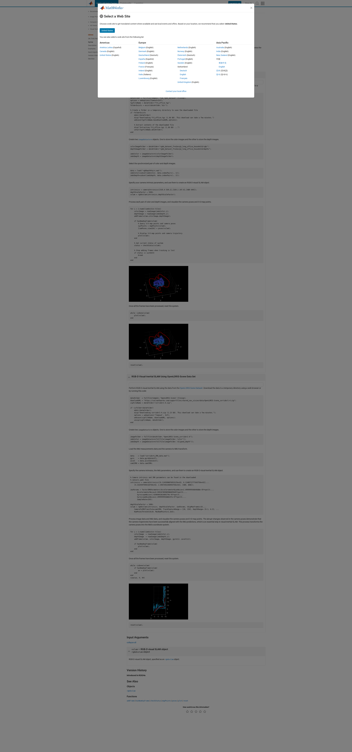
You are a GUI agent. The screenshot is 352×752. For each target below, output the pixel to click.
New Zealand (221, 55)
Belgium (142, 47)
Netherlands (183, 47)
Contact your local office (176, 91)
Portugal (181, 59)
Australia (220, 47)
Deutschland (144, 55)
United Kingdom (184, 82)
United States (105, 55)
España (142, 59)
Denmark (142, 51)
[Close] (251, 8)
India (218, 51)
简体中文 (222, 63)
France (142, 67)
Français (183, 78)
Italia (141, 74)
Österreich (182, 55)
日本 (218, 70)
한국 (218, 74)
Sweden (181, 63)
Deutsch (183, 70)
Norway (181, 51)
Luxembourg (144, 78)
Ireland (142, 70)
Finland (142, 63)
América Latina (106, 47)
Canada (103, 51)
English (183, 74)
